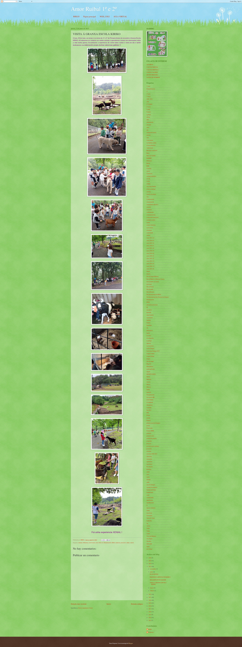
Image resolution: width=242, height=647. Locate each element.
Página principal (89, 16)
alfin (148, 119)
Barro (148, 153)
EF (147, 307)
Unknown (151, 632)
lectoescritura (150, 346)
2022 (150, 594)
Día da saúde (150, 289)
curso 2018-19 (150, 251)
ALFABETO (150, 64)
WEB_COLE (105, 16)
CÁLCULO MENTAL (152, 67)
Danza (148, 271)
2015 (150, 615)
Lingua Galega (150, 356)
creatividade (150, 233)
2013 (150, 620)
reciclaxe (149, 451)
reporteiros (149, 464)
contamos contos (151, 220)
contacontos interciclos (153, 217)
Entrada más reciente (78, 604)
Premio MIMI (150, 431)
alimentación (150, 122)
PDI (148, 413)
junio (151, 572)
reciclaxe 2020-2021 (152, 454)
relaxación (149, 459)
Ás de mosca (150, 140)
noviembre (153, 569)
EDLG (113, 543)
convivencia (92, 543)
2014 (150, 617)
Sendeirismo (150, 492)
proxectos (123, 543)
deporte (148, 274)
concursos (149, 209)
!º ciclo (148, 86)
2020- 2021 (150, 99)
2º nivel (148, 107)
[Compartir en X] (106, 540)
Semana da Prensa (151, 490)
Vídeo (148, 531)
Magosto (149, 364)
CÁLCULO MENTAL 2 (153, 70)
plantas (148, 418)
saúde (148, 482)
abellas (148, 117)
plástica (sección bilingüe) (153, 423)
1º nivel (148, 96)
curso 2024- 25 (150, 266)
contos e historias (151, 225)
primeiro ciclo (150, 436)
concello (149, 207)
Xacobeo (149, 541)
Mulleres (149, 379)
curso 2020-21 (150, 256)
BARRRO (149, 158)
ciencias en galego (151, 194)
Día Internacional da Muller (154, 294)
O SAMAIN (150, 402)
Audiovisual (150, 148)
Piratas (148, 415)
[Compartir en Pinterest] (109, 540)
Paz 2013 (149, 410)
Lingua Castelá (150, 353)
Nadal (148, 389)
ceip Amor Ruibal (151, 186)
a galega (149, 114)
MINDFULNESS (151, 374)
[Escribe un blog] (104, 540)
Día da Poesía (150, 287)
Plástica (149, 420)
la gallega (149, 341)
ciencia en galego (151, 189)
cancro (148, 171)
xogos (148, 546)
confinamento (150, 212)
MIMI (150, 629)
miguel (148, 371)
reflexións (149, 456)
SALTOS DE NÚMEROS (153, 77)
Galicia (148, 323)
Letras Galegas (150, 348)
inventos (149, 335)
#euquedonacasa (151, 89)
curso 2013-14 (150, 238)
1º (147, 91)
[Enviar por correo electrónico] (102, 540)
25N (148, 102)
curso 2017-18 (150, 248)
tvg (147, 523)
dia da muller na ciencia (153, 281)
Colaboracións (150, 199)
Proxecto (149, 443)
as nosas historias (151, 145)
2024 (150, 563)
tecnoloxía (149, 513)
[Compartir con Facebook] (107, 540)
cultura (148, 235)
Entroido (149, 312)
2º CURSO (149, 104)
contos (148, 222)
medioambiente (151, 369)
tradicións (149, 521)
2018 (150, 606)
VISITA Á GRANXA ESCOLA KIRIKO (158, 583)
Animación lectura (151, 132)
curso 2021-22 (150, 258)
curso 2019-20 (150, 253)
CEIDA (148, 184)
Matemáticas (150, 366)
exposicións (150, 317)
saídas (128, 543)
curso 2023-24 (150, 263)
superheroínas (150, 503)
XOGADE (149, 544)
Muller (148, 377)
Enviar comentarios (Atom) (85, 608)
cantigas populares (151, 176)
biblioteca (85, 543)
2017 (150, 609)
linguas (148, 359)
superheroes (150, 500)
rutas (148, 474)
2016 (150, 612)
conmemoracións (151, 215)
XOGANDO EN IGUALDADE (158, 580)
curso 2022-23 (99, 543)
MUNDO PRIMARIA (152, 75)
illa (147, 328)
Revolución (150, 467)
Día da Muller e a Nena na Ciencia (155, 279)
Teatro (148, 510)
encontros (149, 310)
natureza (118, 543)
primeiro (149, 433)
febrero (152, 591)
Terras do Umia (151, 518)
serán (148, 495)
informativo (150, 330)
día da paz (149, 284)
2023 (150, 566)
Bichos (148, 163)
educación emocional (152, 305)
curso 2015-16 (150, 243)
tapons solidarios (151, 508)
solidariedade (150, 497)
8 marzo (149, 112)
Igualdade (149, 325)
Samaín (148, 479)
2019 (150, 603)
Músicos (149, 387)
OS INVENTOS (154, 574)
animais (80, 543)
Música (148, 384)
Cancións (149, 168)
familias (149, 320)
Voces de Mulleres (151, 536)
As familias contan (151, 143)
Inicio (109, 604)
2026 (150, 558)
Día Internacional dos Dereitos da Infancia (158, 297)
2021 (150, 597)
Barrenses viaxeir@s (152, 150)
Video (148, 528)
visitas (148, 533)
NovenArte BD (150, 397)
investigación (150, 338)
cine (148, 197)
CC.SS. (148, 179)
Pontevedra (149, 428)
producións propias (152, 438)
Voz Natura (149, 539)
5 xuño (148, 109)
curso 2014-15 (150, 240)
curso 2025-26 (150, 269)
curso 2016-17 (150, 245)
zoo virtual (149, 549)
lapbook (149, 343)
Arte (148, 137)
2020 (150, 600)
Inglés (148, 333)
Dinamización (107, 543)
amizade (149, 125)
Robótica (149, 469)
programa (149, 441)
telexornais (149, 515)
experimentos (150, 315)
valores (132, 543)
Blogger (131, 643)
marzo (152, 588)
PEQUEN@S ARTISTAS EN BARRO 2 (160, 577)
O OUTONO (150, 400)
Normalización (150, 395)
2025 (150, 561)
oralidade (149, 407)
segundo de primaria (152, 487)
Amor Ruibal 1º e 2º (94, 8)
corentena (149, 230)
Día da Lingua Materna (153, 276)
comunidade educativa (152, 204)
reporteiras (149, 461)
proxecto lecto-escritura (153, 446)
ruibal (148, 472)
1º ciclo (148, 94)
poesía (148, 425)
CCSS (148, 181)
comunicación (150, 202)
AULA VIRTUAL (120, 16)
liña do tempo (150, 361)
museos (148, 382)
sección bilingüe (151, 485)
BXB (148, 166)
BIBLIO (76, 16)
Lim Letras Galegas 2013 (153, 351)
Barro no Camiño (151, 156)
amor (148, 127)
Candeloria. (150, 173)
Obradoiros (149, 405)
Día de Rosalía (150, 292)
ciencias (149, 192)
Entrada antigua (137, 604)
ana (147, 130)
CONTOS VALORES (152, 72)
